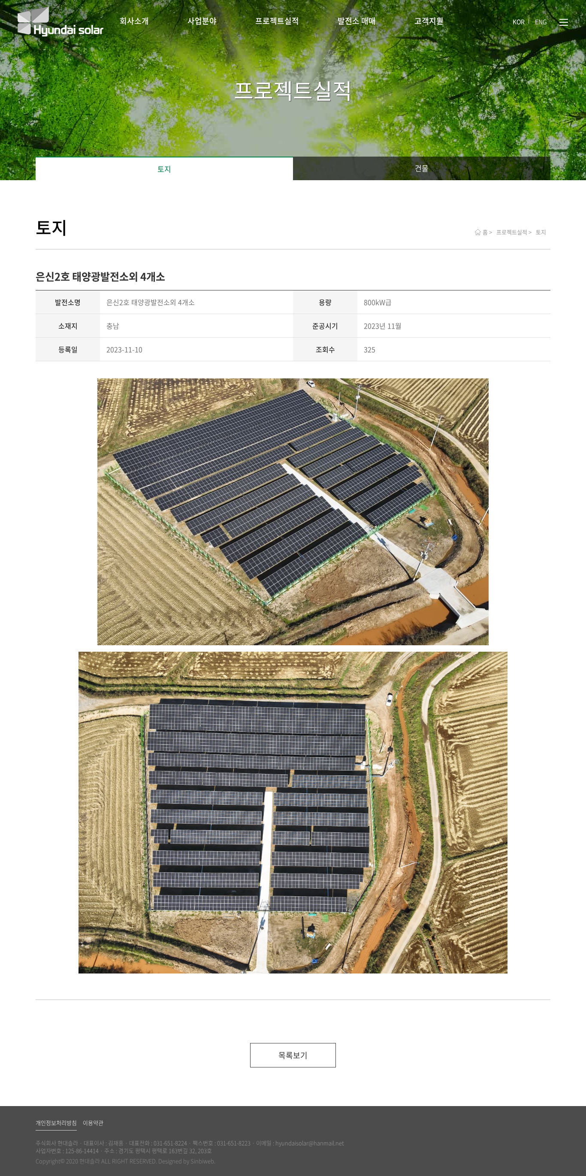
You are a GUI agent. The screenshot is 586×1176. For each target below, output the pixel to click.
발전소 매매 (357, 21)
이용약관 (93, 1123)
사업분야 (202, 21)
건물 (422, 168)
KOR (519, 21)
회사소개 (134, 21)
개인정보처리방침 (56, 1123)
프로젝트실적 (277, 21)
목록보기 (293, 1055)
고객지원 (429, 21)
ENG (541, 21)
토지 (164, 168)
